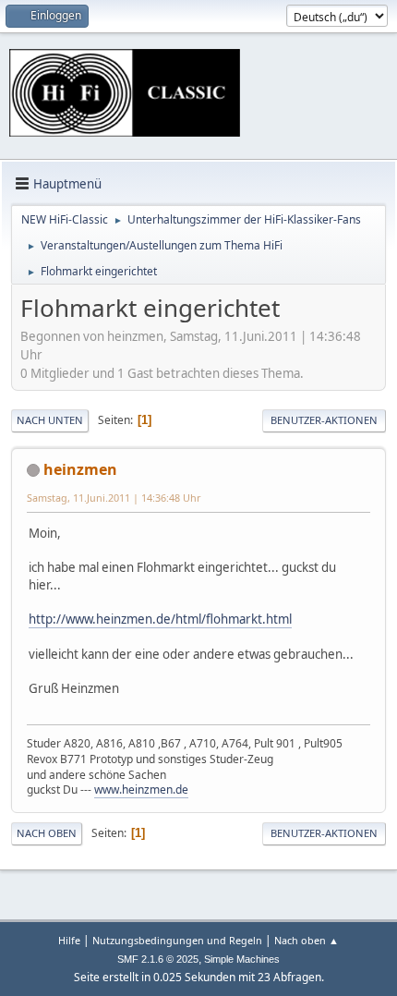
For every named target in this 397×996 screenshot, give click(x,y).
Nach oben (47, 833)
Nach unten (50, 420)
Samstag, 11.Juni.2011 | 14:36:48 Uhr (113, 497)
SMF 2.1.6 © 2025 (157, 959)
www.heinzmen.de (141, 789)
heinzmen (80, 469)
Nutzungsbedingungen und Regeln (177, 940)
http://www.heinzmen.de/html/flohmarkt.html (160, 619)
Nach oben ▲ (306, 940)
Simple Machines (242, 959)
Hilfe (69, 940)
